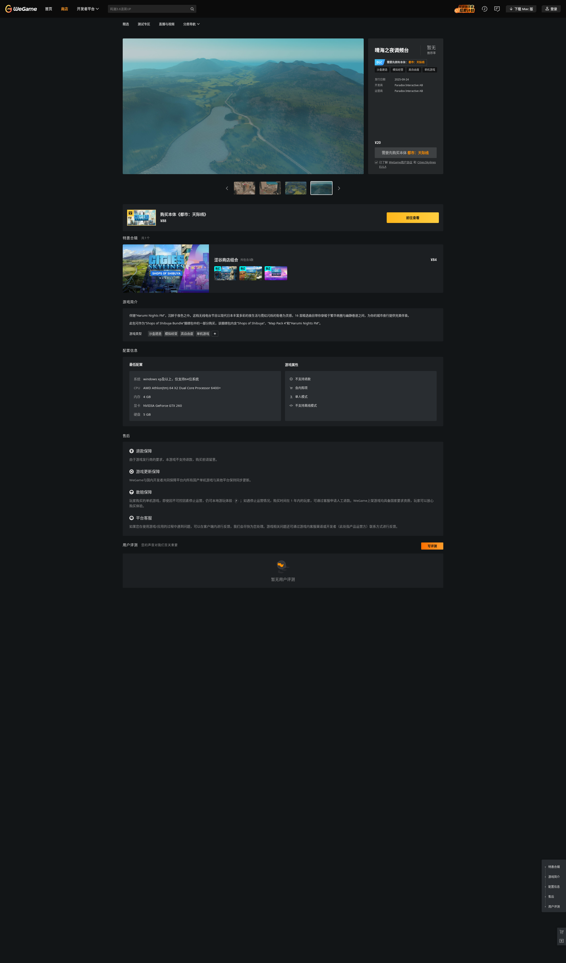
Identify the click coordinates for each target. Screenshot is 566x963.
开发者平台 (86, 8)
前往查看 (412, 217)
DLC (379, 62)
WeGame (23, 9)
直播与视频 (166, 24)
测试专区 (144, 24)
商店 (64, 8)
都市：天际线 (416, 62)
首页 (48, 8)
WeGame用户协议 (400, 162)
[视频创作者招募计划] (465, 8)
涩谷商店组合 (226, 260)
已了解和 (407, 164)
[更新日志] (484, 8)
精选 (126, 24)
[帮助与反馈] (497, 8)
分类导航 (189, 24)
